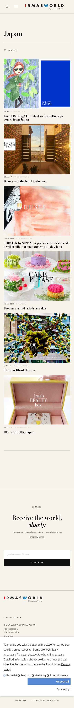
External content (59, 675)
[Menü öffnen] (16, 7)
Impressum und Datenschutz (45, 700)
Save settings (64, 689)
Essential (11, 675)
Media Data (20, 700)
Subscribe (37, 562)
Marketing (40, 675)
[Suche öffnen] (7, 6)
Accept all (62, 681)
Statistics (25, 675)
